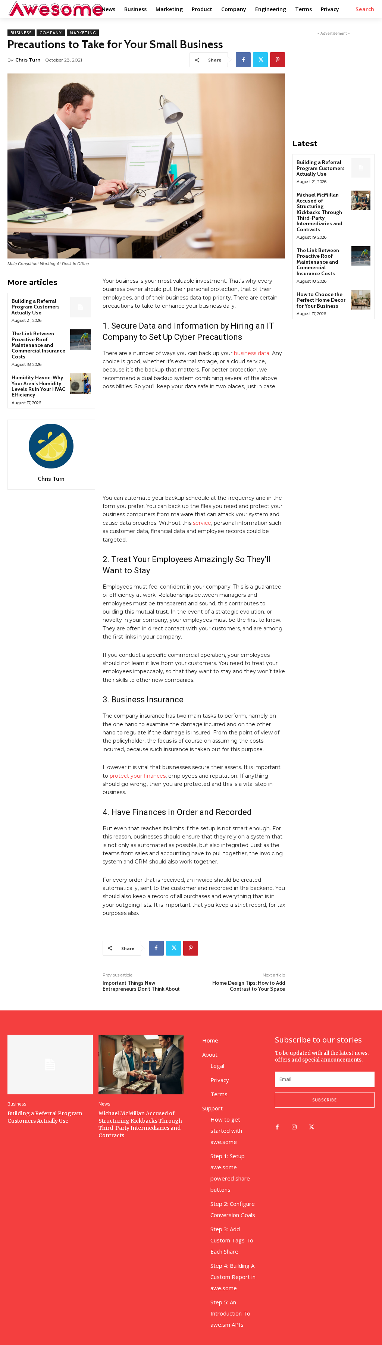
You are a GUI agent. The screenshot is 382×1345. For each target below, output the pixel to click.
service (202, 523)
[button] (365, 9)
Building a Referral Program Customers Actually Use (36, 307)
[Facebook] (243, 59)
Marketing (83, 32)
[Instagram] (294, 1127)
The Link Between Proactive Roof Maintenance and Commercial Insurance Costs (38, 345)
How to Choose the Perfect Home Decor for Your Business (321, 300)
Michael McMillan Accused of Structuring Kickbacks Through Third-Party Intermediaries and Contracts (319, 211)
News (104, 1104)
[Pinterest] (277, 59)
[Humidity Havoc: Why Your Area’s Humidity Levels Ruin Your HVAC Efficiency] (80, 383)
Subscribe (324, 1100)
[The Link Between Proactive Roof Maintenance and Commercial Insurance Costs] (80, 339)
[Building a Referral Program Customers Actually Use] (80, 307)
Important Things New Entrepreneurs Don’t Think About (141, 986)
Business (21, 32)
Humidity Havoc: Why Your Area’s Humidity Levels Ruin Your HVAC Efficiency (38, 386)
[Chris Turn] (51, 446)
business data (251, 353)
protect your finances (138, 775)
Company (51, 32)
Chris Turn (27, 60)
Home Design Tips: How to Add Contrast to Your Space (248, 986)
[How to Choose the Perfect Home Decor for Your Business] (360, 299)
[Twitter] (260, 59)
